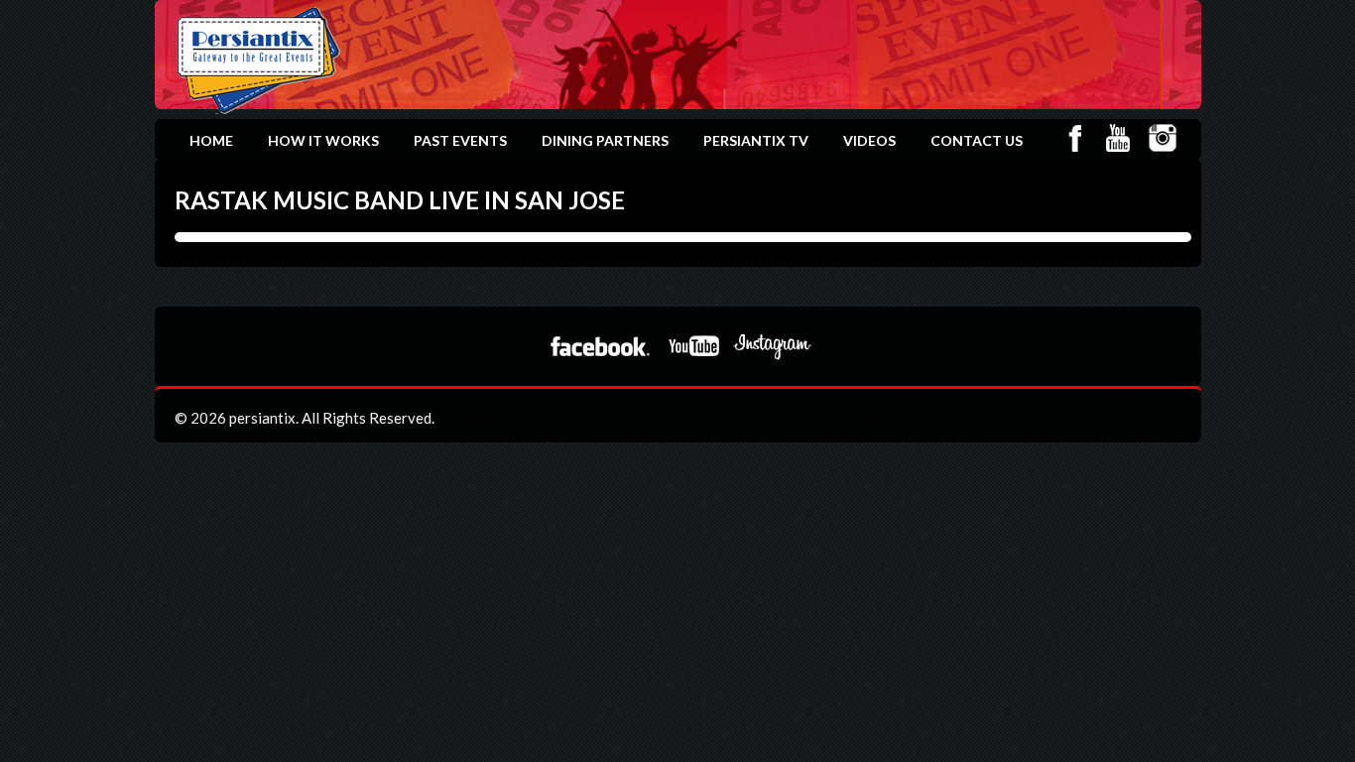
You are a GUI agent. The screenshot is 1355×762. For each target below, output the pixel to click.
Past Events (460, 140)
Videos (869, 140)
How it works (323, 140)
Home (211, 140)
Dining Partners (605, 140)
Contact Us (976, 140)
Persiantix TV (755, 140)
